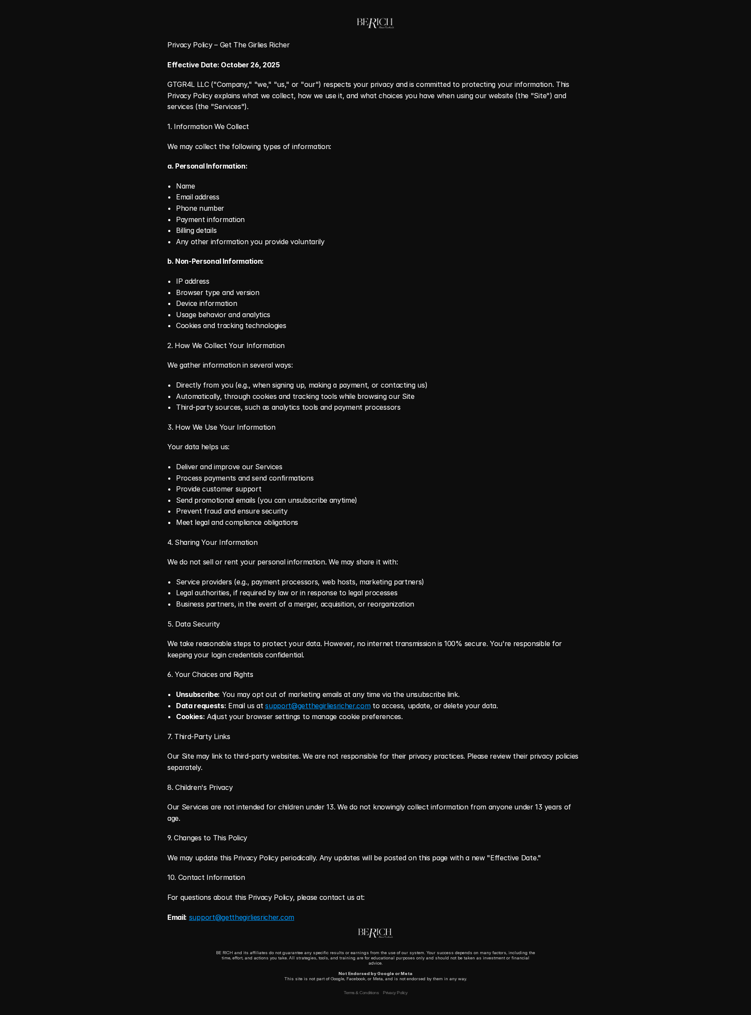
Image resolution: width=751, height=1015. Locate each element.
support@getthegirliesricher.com (317, 705)
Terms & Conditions (361, 992)
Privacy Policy (395, 992)
